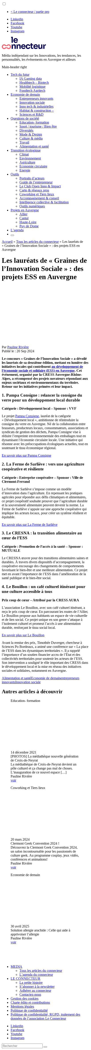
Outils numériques (32, 206)
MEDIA (16, 966)
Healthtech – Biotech (34, 82)
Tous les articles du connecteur (37, 242)
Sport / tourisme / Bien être (38, 126)
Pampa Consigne (27, 416)
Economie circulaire (33, 166)
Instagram (17, 31)
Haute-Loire (27, 222)
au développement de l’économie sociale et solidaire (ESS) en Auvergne (42, 368)
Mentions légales (22, 1006)
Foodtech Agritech (32, 90)
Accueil (7, 242)
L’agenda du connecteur (36, 974)
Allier (23, 214)
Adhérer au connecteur (35, 990)
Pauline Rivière (18, 347)
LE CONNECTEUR (25, 978)
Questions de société (25, 118)
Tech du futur (20, 74)
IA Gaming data (30, 78)
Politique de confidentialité (29, 1010)
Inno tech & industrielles (36, 106)
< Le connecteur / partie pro (30, 12)
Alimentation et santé (34, 146)
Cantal (23, 218)
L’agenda (17, 230)
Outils (15, 174)
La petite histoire (31, 982)
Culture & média (31, 138)
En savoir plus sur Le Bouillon (23, 635)
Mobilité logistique (32, 86)
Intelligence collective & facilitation (44, 202)
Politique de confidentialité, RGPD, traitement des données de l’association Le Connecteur (45, 1016)
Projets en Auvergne (25, 210)
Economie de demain (25, 94)
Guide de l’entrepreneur (36, 182)
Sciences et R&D (31, 114)
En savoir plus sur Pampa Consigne (26, 455)
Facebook (17, 23)
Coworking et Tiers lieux (36, 194)
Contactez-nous (30, 994)
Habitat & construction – (36, 110)
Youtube (16, 27)
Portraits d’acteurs (31, 178)
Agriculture (27, 162)
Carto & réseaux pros (34, 190)
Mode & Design (30, 134)
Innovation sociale (32, 102)
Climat (24, 154)
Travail (24, 142)
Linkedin (17, 19)
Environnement (30, 158)
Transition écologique (26, 150)
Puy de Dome (29, 226)
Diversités (26, 130)
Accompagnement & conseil (39, 198)
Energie (24, 170)
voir (13, 780)
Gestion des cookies (24, 998)
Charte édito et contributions (30, 1002)
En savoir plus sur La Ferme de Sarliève (29, 524)
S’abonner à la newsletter (37, 986)
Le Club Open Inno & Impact (40, 186)
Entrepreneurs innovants (36, 98)
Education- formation (34, 122)
